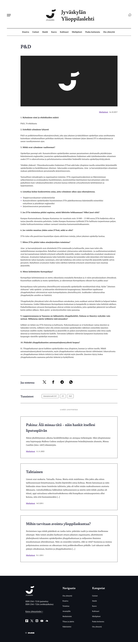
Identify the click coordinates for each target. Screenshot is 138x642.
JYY (63, 396)
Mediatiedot (67, 616)
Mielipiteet (77, 32)
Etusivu (25, 32)
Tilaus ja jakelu (68, 621)
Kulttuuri (64, 32)
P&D (70, 396)
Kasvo (54, 32)
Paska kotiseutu (92, 32)
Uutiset (35, 32)
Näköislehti (67, 626)
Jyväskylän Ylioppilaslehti (77, 15)
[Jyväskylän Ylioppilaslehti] (29, 595)
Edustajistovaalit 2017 (50, 396)
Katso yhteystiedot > (34, 611)
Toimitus (66, 606)
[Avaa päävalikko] (9, 15)
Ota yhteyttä (109, 32)
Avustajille (67, 611)
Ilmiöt (45, 32)
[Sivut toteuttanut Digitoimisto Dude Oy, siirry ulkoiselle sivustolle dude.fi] (29, 633)
